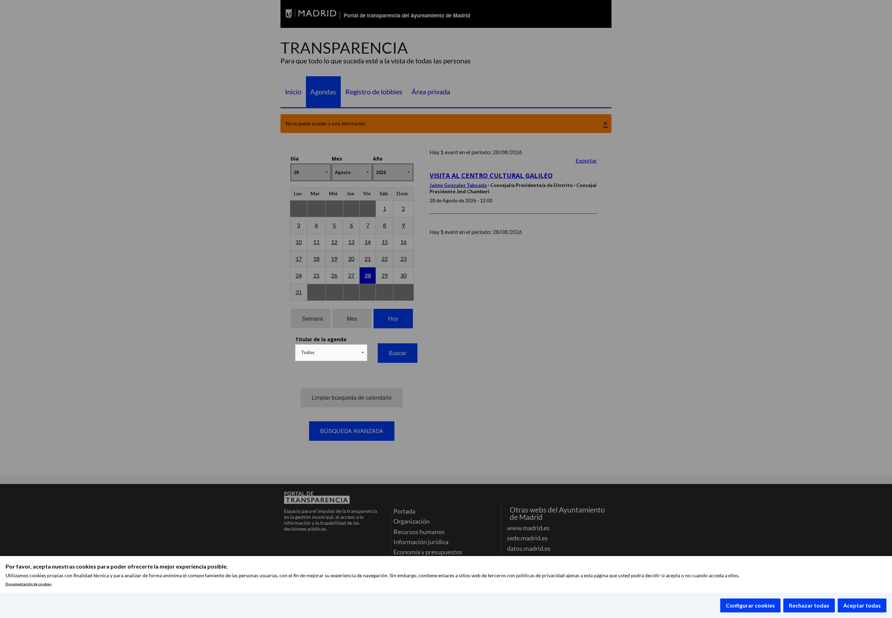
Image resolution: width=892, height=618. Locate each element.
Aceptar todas (862, 605)
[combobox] (331, 352)
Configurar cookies (750, 605)
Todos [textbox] (307, 352)
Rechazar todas (809, 605)
